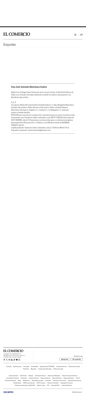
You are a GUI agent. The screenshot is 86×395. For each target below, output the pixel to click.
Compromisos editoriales (44, 369)
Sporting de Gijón (13, 375)
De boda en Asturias (40, 375)
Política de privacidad (74, 366)
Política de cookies (58, 369)
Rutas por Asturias (45, 378)
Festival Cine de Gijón (53, 383)
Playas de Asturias (57, 378)
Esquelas (9, 44)
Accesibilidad (34, 366)
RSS (48, 385)
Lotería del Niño (55, 385)
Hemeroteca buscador (37, 380)
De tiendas (48, 380)
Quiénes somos (17, 366)
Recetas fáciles (17, 383)
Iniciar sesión (75, 34)
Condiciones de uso (61, 366)
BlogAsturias (26, 380)
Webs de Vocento (76, 392)
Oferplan (31, 375)
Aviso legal (26, 366)
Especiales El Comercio (67, 383)
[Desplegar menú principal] (81, 34)
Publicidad (26, 369)
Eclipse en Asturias (34, 378)
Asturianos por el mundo (59, 380)
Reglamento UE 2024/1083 (47, 366)
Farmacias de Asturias (10, 380)
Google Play (77, 359)
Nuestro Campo (41, 385)
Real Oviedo (23, 375)
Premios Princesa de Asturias (69, 375)
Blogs (19, 380)
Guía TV (78, 378)
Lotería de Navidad (66, 385)
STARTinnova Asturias (29, 383)
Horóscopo (24, 378)
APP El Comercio (41, 383)
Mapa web (33, 369)
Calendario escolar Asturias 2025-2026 (25, 385)
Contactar (8, 366)
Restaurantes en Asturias (74, 380)
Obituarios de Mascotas (54, 375)
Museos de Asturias (69, 378)
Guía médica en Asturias (12, 378)
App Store (65, 359)
